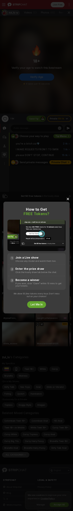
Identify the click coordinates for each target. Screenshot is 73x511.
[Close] (68, 199)
